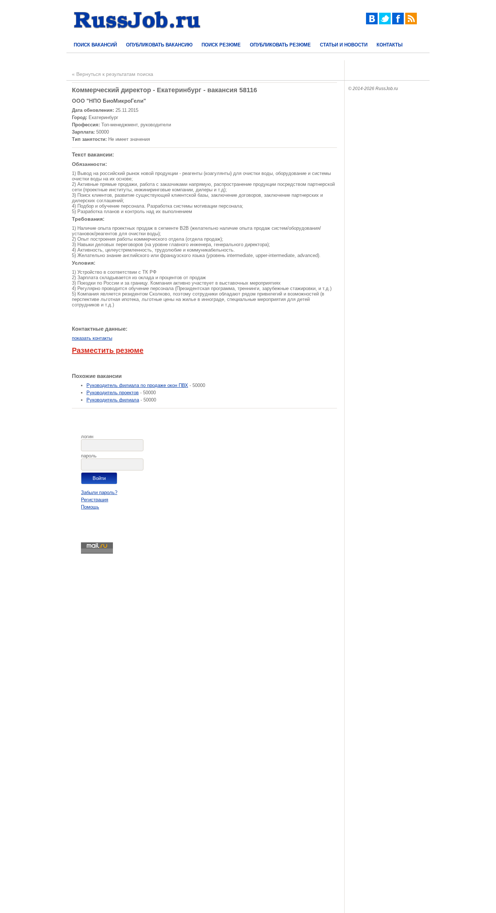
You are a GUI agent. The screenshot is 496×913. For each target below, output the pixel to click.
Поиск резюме (221, 45)
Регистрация (94, 499)
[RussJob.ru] (137, 34)
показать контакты (92, 338)
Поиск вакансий (95, 45)
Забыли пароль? (99, 492)
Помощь (90, 507)
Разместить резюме (107, 350)
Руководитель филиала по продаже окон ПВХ (137, 385)
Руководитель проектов (112, 392)
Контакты (390, 45)
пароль (89, 455)
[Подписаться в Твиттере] (385, 22)
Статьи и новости (343, 45)
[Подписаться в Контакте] (372, 22)
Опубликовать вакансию (159, 45)
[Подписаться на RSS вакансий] (411, 22)
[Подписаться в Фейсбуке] (398, 22)
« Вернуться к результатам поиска (112, 74)
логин (87, 436)
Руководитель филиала (112, 400)
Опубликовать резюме (280, 45)
